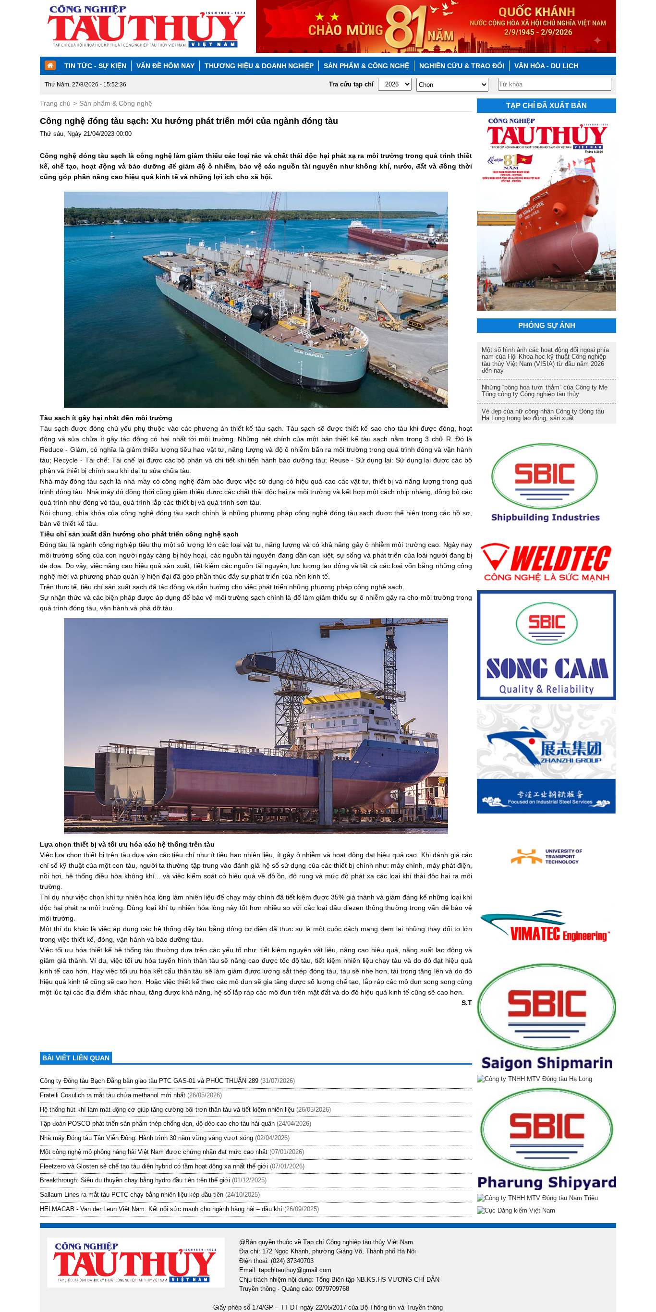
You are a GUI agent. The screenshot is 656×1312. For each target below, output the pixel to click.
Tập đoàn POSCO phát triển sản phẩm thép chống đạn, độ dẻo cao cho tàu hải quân (157, 1123)
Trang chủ (55, 103)
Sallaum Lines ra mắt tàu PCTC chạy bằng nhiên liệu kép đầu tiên (131, 1194)
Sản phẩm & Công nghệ (366, 66)
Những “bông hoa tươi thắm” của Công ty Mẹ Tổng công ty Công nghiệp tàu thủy (544, 391)
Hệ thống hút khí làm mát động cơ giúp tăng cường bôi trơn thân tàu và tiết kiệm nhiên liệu (167, 1109)
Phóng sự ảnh (546, 325)
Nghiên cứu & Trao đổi (461, 66)
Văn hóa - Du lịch (546, 66)
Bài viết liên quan (75, 1058)
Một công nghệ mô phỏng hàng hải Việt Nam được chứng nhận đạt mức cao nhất (153, 1151)
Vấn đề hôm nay (165, 66)
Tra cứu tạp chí (351, 84)
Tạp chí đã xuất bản (546, 105)
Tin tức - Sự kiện (95, 66)
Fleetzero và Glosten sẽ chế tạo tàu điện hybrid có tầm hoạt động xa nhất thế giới (154, 1166)
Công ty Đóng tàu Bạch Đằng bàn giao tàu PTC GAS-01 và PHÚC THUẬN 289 (149, 1080)
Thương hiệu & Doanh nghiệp (259, 66)
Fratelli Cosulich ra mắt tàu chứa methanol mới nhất (112, 1095)
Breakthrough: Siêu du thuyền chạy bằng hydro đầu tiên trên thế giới (135, 1180)
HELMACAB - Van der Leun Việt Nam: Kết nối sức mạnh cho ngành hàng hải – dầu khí (161, 1209)
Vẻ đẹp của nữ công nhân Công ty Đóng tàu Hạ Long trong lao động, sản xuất (543, 415)
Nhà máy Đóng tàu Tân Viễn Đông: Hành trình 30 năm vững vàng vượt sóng (146, 1138)
